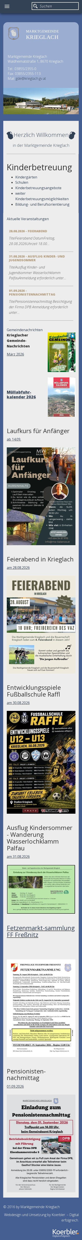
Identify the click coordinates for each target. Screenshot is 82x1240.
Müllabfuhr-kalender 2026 (21, 394)
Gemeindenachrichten (25, 329)
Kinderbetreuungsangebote (38, 187)
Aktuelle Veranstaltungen (28, 218)
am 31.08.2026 (18, 856)
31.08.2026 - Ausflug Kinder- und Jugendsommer (37, 258)
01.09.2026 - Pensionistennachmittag (32, 292)
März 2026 (15, 354)
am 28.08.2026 (18, 567)
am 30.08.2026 (18, 702)
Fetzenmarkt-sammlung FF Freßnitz (41, 931)
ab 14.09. (14, 439)
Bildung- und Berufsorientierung (42, 204)
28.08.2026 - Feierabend (28, 231)
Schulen (21, 182)
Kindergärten (26, 177)
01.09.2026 (15, 1086)
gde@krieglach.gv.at (31, 78)
